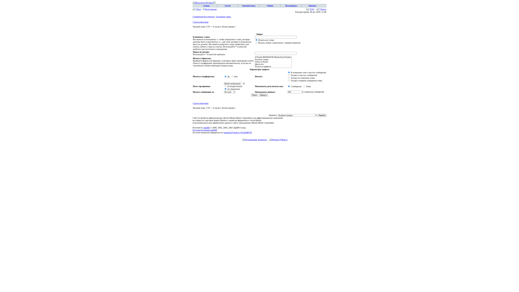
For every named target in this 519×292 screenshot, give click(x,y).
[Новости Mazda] (273, 62)
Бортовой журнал (248, 6)
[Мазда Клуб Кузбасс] (204, 2)
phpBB (206, 128)
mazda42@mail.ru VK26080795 (238, 132)
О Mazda (270, 6)
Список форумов (200, 22)
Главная (206, 6)
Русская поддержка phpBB (205, 130)
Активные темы (223, 17)
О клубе (228, 6)
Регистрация (210, 9)
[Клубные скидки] (273, 60)
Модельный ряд (291, 6)
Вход (198, 9)
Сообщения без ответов (203, 17)
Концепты (312, 6)
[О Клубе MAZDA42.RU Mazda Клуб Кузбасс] (273, 57)
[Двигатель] (273, 64)
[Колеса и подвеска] (273, 66)
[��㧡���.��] (254, 140)
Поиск (323, 9)
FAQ (312, 9)
